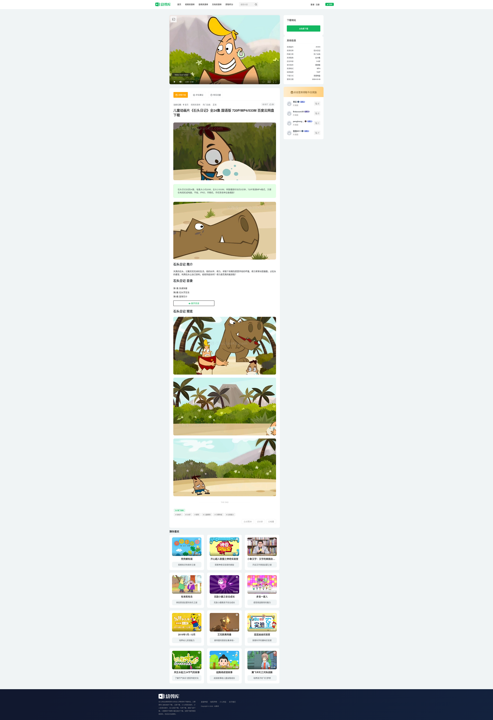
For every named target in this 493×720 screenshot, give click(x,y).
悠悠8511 (297, 131)
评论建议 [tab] (199, 94)
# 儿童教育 (207, 514)
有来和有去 (187, 596)
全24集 (197, 554)
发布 (330, 4)
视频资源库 (190, 4)
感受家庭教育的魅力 (262, 602)
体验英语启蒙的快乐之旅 (186, 602)
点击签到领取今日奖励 (305, 92)
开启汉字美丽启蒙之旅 (262, 564)
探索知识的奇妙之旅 (186, 564)
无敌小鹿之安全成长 (224, 596)
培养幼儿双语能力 (187, 640)
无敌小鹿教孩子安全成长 (224, 602)
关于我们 (232, 701)
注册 (318, 4)
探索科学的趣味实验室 (262, 640)
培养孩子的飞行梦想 (262, 678)
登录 (312, 4)
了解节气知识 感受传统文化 (187, 678)
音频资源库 (203, 4)
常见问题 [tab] (217, 94)
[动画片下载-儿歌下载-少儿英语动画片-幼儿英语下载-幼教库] (169, 696)
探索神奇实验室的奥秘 (224, 564)
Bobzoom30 (298, 111)
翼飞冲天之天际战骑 (262, 672)
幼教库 (216, 706)
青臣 (295, 101)
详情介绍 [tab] (182, 94)
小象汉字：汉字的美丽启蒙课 (262, 559)
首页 (179, 4)
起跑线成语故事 (224, 672)
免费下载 (304, 28)
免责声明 (213, 701)
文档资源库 (217, 4)
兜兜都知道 (187, 559)
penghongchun (298, 121)
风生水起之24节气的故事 (187, 672)
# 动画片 (178, 514)
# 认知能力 (230, 514)
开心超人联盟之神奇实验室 (224, 559)
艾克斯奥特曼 (224, 634)
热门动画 (206, 104)
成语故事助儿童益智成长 (224, 678)
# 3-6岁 (188, 514)
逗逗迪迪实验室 (262, 634)
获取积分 (229, 4)
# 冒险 (197, 514)
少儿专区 (223, 701)
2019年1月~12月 (186, 634)
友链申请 (204, 701)
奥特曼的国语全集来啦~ (224, 640)
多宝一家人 (262, 596)
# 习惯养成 (218, 514)
